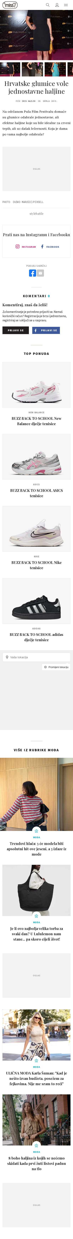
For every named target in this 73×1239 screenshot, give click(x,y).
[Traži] (47, 5)
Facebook (52, 246)
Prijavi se (16, 330)
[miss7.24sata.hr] (10, 5)
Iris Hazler (28, 101)
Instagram (29, 246)
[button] (66, 5)
